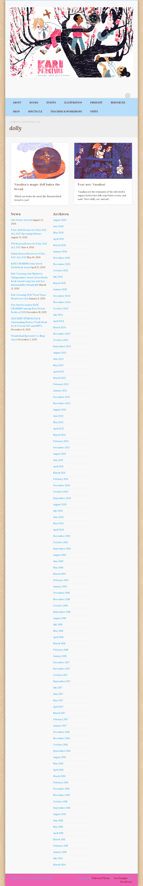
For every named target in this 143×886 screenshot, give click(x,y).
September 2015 (61, 807)
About (17, 102)
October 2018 (60, 605)
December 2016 (61, 732)
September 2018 (61, 611)
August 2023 (59, 352)
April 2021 (58, 466)
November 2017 (61, 668)
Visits (94, 111)
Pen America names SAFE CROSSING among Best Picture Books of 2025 (28, 308)
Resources (118, 102)
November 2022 (61, 403)
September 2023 (62, 346)
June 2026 (58, 226)
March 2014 (59, 864)
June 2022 (58, 416)
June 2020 (58, 517)
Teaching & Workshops (66, 111)
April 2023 (58, 371)
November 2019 (61, 536)
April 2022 (58, 428)
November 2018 (61, 599)
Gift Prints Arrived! (21, 220)
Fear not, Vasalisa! (92, 184)
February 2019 (60, 580)
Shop (16, 111)
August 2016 (59, 757)
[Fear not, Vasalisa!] (103, 161)
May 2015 (58, 826)
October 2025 (60, 270)
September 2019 (62, 548)
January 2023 (60, 390)
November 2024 (61, 302)
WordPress (126, 881)
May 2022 (58, 422)
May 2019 (58, 567)
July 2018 (57, 624)
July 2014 (57, 858)
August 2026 (59, 220)
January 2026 (60, 251)
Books (33, 102)
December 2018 (61, 592)
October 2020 (60, 491)
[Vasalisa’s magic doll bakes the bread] (40, 161)
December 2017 (61, 662)
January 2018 (60, 656)
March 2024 (59, 327)
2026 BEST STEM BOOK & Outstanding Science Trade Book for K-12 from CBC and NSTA (29, 322)
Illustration (73, 102)
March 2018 (59, 643)
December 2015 (61, 788)
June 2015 (58, 820)
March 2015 (59, 839)
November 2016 (61, 738)
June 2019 (58, 561)
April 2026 (58, 238)
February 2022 (61, 441)
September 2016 (62, 750)
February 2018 (60, 649)
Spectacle (35, 111)
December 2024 (61, 295)
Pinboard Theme (101, 878)
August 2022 (59, 409)
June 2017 (58, 693)
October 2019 (60, 542)
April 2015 (58, 833)
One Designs (120, 878)
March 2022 (59, 434)
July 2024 (58, 314)
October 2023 (60, 340)
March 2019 (59, 573)
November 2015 (61, 795)
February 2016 (60, 782)
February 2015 (60, 845)
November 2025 (61, 264)
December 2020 (61, 485)
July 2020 (58, 510)
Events (51, 102)
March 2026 (59, 245)
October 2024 (60, 308)
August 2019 (59, 555)
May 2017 (58, 700)
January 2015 (60, 852)
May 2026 (58, 232)
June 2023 (58, 359)
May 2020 (58, 523)
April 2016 (58, 769)
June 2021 (58, 460)
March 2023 (59, 377)
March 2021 (59, 472)
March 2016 (59, 776)
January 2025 (60, 289)
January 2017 (60, 725)
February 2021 (60, 479)
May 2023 (58, 365)
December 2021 (61, 447)
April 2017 (58, 706)
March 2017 (59, 713)
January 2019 (60, 586)
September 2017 (61, 681)
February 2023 (61, 384)
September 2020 (62, 498)
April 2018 (58, 637)
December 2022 (61, 397)
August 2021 (59, 453)
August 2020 (59, 504)
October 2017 (60, 675)
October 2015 (60, 801)
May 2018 (58, 630)
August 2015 (59, 814)
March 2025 (59, 283)
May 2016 (58, 763)
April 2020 (58, 529)
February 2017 (60, 719)
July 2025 (58, 276)
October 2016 (60, 744)
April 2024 (58, 321)
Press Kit (96, 102)
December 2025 (61, 257)
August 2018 (59, 618)
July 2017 (57, 687)
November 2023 (61, 333)
